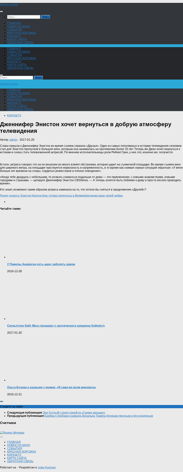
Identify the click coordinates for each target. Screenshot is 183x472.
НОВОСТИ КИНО (18, 26)
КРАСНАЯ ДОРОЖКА (21, 32)
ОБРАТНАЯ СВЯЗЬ (20, 42)
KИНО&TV (14, 36)
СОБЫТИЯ (14, 29)
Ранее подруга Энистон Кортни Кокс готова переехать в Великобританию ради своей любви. (61, 195)
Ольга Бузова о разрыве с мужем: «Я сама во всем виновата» (51, 387)
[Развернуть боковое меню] (1, 401)
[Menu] (1, 11)
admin (13, 139)
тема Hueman (47, 467)
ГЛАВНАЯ (14, 23)
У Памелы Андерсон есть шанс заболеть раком (41, 264)
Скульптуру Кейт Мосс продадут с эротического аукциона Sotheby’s (56, 325)
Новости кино (9, 4)
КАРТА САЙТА (17, 39)
